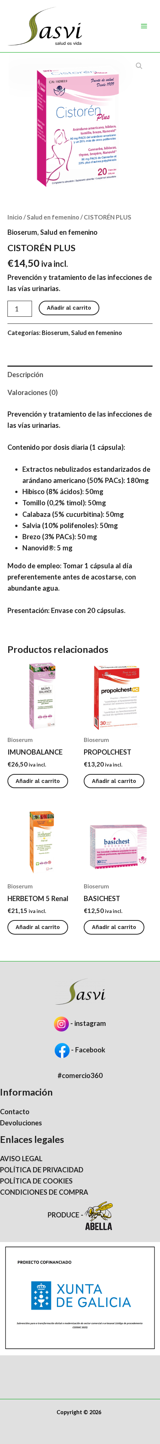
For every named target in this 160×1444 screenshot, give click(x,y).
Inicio (14, 217)
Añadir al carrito (69, 307)
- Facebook (87, 1050)
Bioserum (22, 232)
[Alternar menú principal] (144, 26)
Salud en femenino (53, 217)
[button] (139, 66)
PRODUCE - (66, 1215)
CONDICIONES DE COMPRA (44, 1192)
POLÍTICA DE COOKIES (36, 1181)
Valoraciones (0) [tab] (32, 392)
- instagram (88, 1023)
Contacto (14, 1112)
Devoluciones (21, 1123)
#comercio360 (80, 1075)
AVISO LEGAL (21, 1158)
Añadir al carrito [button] (38, 781)
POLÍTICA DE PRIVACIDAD (41, 1170)
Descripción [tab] (25, 374)
